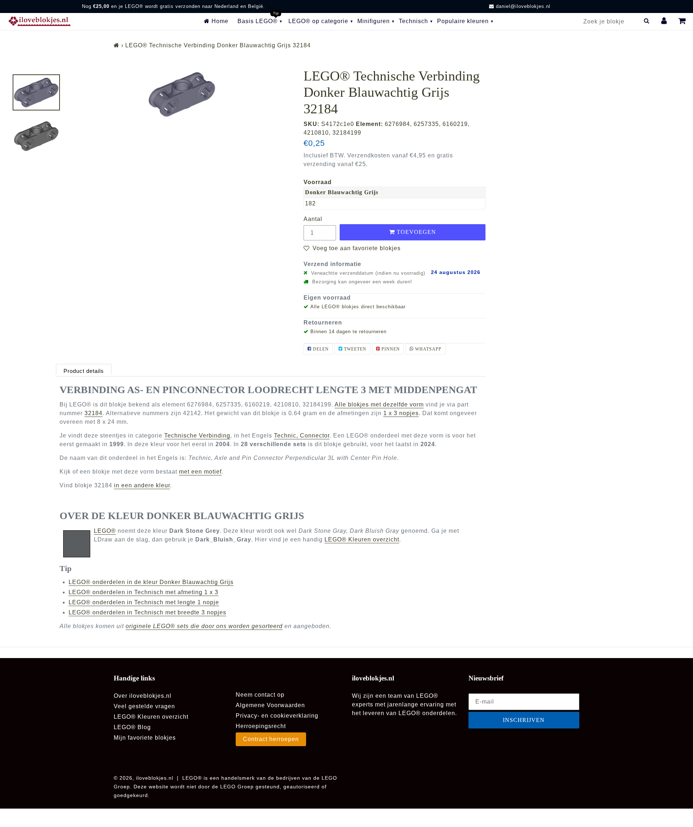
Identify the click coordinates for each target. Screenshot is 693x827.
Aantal (313, 219)
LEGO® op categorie (318, 21)
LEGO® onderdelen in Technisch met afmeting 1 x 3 (143, 592)
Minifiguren (373, 21)
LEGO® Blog (132, 727)
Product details (84, 371)
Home (219, 21)
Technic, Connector (302, 435)
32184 (93, 413)
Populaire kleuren (463, 21)
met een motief (200, 472)
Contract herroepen (271, 739)
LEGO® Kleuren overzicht (361, 539)
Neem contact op (260, 695)
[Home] (116, 45)
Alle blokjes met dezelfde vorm (379, 404)
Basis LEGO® (257, 21)
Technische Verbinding (197, 435)
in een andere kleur (142, 485)
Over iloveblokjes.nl (142, 696)
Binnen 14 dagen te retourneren (348, 331)
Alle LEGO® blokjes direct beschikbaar (358, 306)
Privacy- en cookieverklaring (277, 716)
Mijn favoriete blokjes (145, 738)
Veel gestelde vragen (144, 706)
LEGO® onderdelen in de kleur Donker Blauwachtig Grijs (151, 582)
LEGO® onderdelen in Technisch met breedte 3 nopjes (147, 612)
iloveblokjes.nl (154, 778)
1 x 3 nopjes (401, 413)
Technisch (413, 21)
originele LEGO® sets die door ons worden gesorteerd (204, 626)
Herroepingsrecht (261, 726)
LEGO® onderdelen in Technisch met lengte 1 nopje (144, 602)
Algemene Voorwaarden (270, 705)
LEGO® (105, 531)
